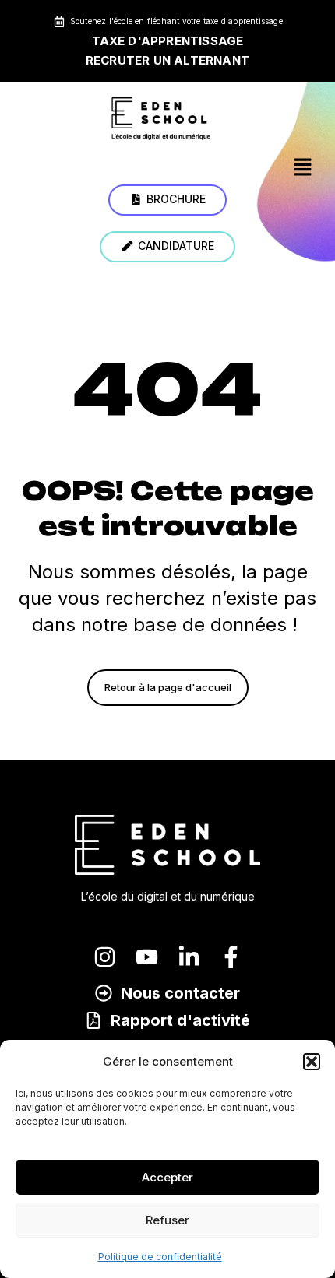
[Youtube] (147, 957)
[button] (311, 1061)
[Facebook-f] (231, 957)
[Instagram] (104, 957)
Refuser (167, 1220)
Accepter (167, 1177)
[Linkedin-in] (189, 957)
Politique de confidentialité (160, 1256)
